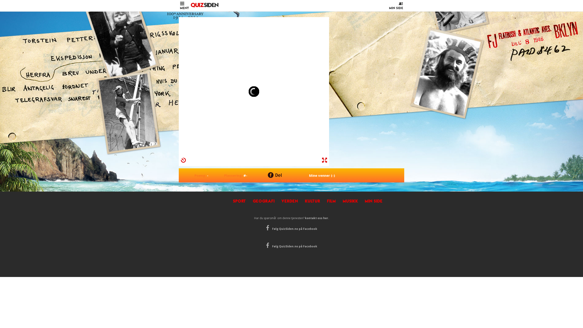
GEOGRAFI (264, 201)
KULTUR (312, 201)
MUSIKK (350, 201)
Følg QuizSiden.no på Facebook (294, 229)
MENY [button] (184, 8)
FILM (331, 201)
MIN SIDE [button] (396, 8)
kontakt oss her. (317, 218)
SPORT (239, 201)
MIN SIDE (374, 201)
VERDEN (289, 201)
